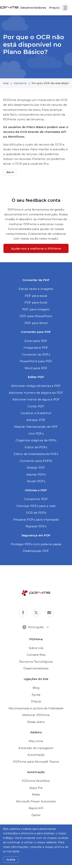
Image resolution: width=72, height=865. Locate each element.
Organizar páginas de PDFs (36, 440)
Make (36, 794)
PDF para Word (36, 323)
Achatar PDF (36, 420)
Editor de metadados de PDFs (36, 454)
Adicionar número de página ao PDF (36, 392)
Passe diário (36, 722)
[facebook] (23, 612)
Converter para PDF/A (36, 461)
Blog (36, 688)
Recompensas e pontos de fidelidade (36, 708)
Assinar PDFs (36, 474)
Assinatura (20, 83)
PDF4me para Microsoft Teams (36, 761)
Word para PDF (36, 368)
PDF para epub (36, 296)
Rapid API (36, 808)
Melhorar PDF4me (36, 715)
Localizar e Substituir (36, 413)
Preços (54, 7)
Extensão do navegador (36, 748)
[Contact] (49, 612)
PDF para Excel (36, 302)
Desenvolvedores (36, 668)
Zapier (36, 815)
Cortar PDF (36, 406)
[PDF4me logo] (36, 593)
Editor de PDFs (36, 447)
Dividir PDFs (36, 481)
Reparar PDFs (36, 526)
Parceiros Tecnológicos (36, 661)
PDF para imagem (36, 309)
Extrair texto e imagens (36, 289)
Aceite (11, 859)
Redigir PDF (36, 467)
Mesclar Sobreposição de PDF (36, 426)
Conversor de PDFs (36, 354)
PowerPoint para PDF (36, 361)
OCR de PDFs (36, 512)
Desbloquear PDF (36, 551)
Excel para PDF (36, 341)
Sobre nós (36, 648)
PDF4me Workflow (36, 781)
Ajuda (36, 694)
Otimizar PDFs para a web (35, 506)
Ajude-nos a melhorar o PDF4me (36, 248)
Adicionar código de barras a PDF (36, 386)
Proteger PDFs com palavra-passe (36, 544)
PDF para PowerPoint (36, 316)
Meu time (36, 741)
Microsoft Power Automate (36, 801)
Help (6, 83)
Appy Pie (36, 788)
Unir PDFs (36, 433)
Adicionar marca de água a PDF (36, 399)
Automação (36, 755)
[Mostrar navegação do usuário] (65, 8)
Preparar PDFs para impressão (36, 519)
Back (10, 172)
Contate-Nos (36, 655)
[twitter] (36, 612)
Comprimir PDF (36, 499)
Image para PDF (36, 347)
